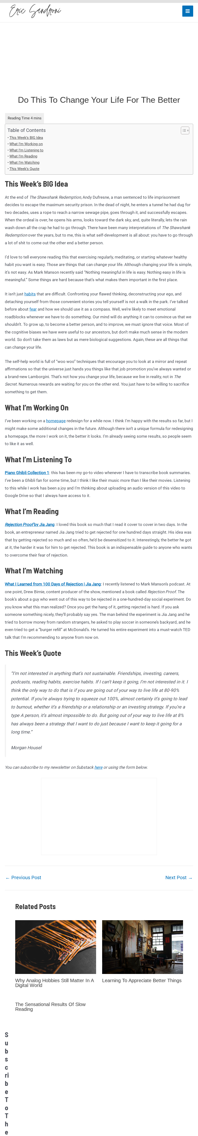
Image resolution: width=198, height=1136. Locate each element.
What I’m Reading (23, 156)
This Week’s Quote (24, 169)
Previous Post (23, 877)
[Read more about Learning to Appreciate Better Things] (142, 946)
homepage (56, 420)
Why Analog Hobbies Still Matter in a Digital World (54, 983)
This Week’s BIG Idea (26, 138)
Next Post (179, 877)
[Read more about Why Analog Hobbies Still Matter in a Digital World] (55, 946)
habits (30, 294)
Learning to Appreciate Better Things (142, 980)
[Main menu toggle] (187, 11)
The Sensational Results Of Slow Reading (50, 1007)
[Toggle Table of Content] (182, 130)
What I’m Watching (24, 162)
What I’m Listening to (26, 150)
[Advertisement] (99, 58)
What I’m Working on (26, 144)
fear (33, 309)
